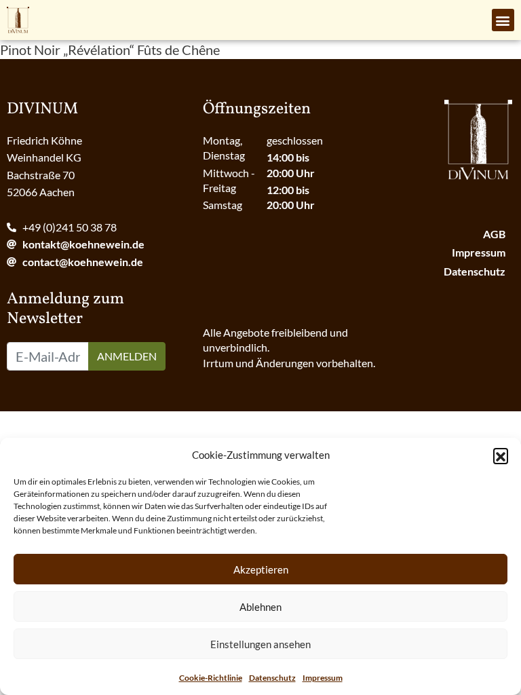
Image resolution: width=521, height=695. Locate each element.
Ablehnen (260, 607)
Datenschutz (272, 678)
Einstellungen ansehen (260, 644)
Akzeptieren (260, 569)
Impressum (323, 678)
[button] (500, 455)
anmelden (127, 356)
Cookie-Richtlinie (210, 678)
